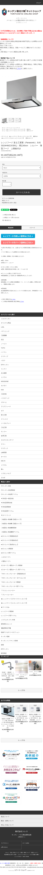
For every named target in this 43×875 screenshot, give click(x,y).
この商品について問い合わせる (10, 217)
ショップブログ (17, 856)
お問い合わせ (4, 847)
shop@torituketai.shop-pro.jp (35, 867)
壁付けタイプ (30, 130)
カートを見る (25, 843)
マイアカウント (5, 843)
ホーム (3, 127)
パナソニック (9, 127)
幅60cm (28, 129)
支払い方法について (14, 852)
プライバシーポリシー (23, 854)
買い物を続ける (6, 220)
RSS (24, 856)
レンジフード (17, 127)
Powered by (11, 870)
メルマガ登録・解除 (34, 854)
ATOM (27, 856)
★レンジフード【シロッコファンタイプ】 (16, 129)
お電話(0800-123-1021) (24, 20)
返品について (5, 200)
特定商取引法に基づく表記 (9, 202)
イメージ (32, 227)
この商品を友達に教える (9, 214)
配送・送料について (25, 852)
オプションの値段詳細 (8, 198)
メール (9, 20)
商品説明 (10, 227)
